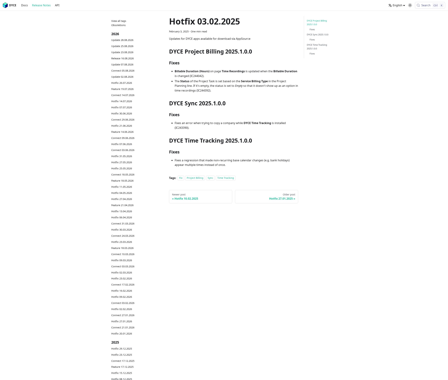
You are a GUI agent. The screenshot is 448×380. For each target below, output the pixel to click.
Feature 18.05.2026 (122, 180)
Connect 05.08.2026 (122, 70)
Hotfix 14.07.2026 (121, 101)
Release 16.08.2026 (122, 58)
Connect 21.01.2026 (122, 327)
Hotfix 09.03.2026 (121, 260)
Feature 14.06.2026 (122, 131)
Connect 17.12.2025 (122, 361)
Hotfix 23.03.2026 (121, 242)
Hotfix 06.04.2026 (121, 217)
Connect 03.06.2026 (122, 150)
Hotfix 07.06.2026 (121, 144)
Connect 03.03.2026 (122, 266)
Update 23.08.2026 (122, 52)
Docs (24, 5)
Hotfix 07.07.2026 (121, 107)
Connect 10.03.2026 (122, 254)
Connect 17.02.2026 (122, 284)
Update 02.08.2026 (122, 76)
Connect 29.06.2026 (122, 119)
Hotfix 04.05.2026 (121, 193)
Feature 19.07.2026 (122, 89)
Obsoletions (118, 25)
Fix (181, 178)
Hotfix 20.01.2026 (121, 333)
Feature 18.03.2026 (122, 248)
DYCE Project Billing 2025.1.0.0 (317, 22)
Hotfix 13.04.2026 (121, 211)
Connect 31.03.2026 (122, 223)
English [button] (397, 5)
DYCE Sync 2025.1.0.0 (317, 34)
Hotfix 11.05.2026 (121, 186)
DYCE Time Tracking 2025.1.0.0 (317, 46)
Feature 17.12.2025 (122, 366)
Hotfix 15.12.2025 (121, 373)
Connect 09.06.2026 (122, 138)
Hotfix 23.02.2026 (121, 278)
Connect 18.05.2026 (122, 174)
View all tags (118, 21)
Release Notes (41, 5)
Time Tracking (225, 178)
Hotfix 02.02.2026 (121, 309)
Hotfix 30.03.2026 (121, 229)
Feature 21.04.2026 (122, 205)
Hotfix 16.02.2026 (121, 290)
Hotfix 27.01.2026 (121, 321)
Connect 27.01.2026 (122, 315)
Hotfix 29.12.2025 (121, 348)
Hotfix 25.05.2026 (121, 168)
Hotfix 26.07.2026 (121, 83)
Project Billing (195, 178)
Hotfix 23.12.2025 (121, 354)
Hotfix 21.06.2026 (121, 125)
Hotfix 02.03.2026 (121, 272)
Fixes (312, 29)
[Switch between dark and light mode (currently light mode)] (410, 5)
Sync (210, 178)
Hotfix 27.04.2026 (121, 199)
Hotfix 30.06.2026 (121, 113)
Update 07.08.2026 (122, 64)
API (57, 5)
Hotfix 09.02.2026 (121, 296)
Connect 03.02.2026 (122, 303)
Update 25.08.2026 (122, 46)
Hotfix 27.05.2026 (121, 162)
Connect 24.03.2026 (122, 235)
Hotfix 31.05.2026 (121, 156)
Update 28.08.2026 (122, 40)
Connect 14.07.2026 (122, 95)
